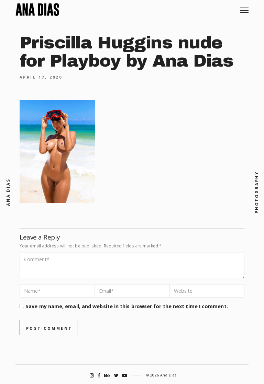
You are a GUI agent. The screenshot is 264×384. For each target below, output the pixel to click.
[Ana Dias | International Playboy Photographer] (37, 9)
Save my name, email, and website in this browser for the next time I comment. (126, 306)
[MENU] (244, 7)
